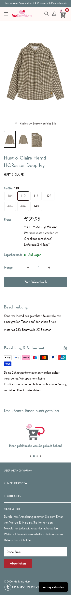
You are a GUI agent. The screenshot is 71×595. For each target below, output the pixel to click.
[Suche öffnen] (46, 14)
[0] (63, 13)
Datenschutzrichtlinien (18, 540)
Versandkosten (34, 232)
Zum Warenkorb (35, 282)
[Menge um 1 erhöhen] (49, 267)
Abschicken (18, 563)
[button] (8, 587)
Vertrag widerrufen (53, 587)
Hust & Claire (14, 174)
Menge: (8, 267)
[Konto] (54, 14)
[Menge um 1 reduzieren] (28, 267)
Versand (52, 226)
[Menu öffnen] (6, 13)
